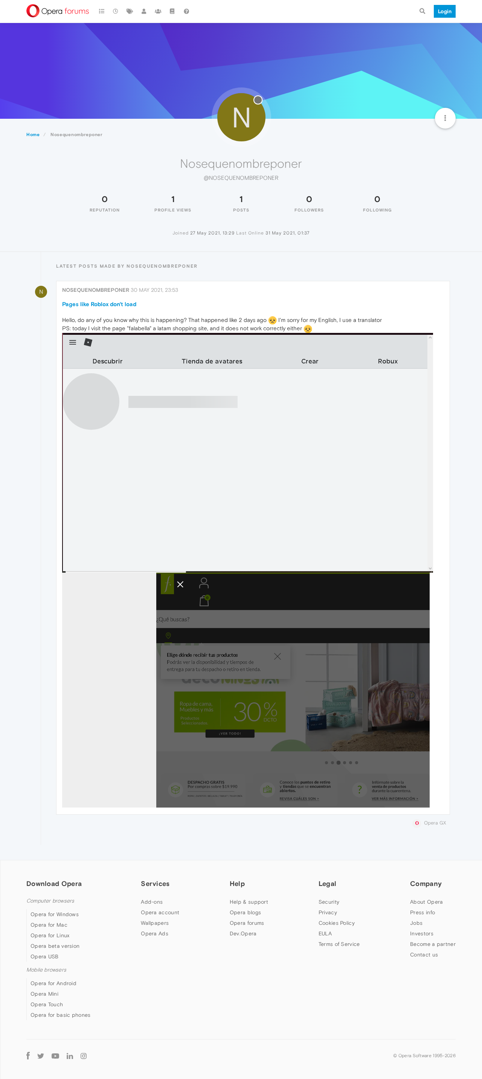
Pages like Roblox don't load (99, 304)
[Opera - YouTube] (55, 1055)
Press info (422, 912)
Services (155, 883)
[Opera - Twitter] (41, 1055)
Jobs (416, 923)
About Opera (426, 902)
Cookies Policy (337, 923)
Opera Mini (44, 994)
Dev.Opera (243, 933)
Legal (328, 883)
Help (237, 883)
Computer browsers (50, 901)
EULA (325, 933)
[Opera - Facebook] (28, 1055)
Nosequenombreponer (95, 290)
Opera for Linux (50, 935)
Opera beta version (55, 946)
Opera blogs (245, 912)
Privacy (328, 912)
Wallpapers (155, 923)
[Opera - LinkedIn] (70, 1055)
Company (426, 883)
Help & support (249, 902)
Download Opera (54, 883)
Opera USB (45, 956)
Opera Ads (154, 933)
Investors (421, 933)
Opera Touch (47, 1004)
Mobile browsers (46, 970)
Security (329, 902)
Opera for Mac (49, 925)
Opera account (160, 912)
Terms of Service (339, 944)
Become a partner (433, 944)
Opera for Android (53, 983)
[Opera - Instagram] (83, 1055)
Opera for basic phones (61, 1015)
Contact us (424, 955)
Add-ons (152, 902)
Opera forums (247, 923)
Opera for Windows (55, 914)
